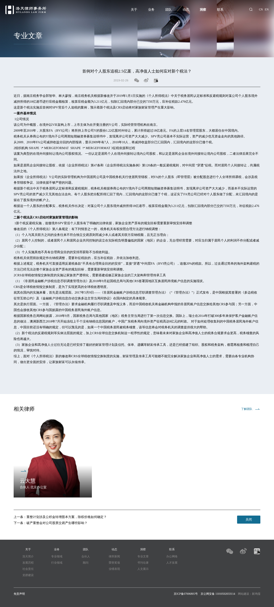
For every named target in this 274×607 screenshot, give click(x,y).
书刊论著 (143, 562)
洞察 (203, 9)
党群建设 (28, 575)
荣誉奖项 (114, 562)
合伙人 (85, 556)
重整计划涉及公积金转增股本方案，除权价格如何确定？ (66, 517)
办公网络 (172, 556)
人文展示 (143, 568)
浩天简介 (28, 556)
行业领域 (56, 562)
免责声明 (19, 593)
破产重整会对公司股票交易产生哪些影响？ (56, 523)
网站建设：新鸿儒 (249, 593)
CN (261, 9)
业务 (151, 9)
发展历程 (28, 562)
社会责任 (28, 568)
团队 (168, 9)
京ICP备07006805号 (186, 593)
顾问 (85, 562)
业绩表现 (114, 568)
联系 (220, 9)
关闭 (249, 519)
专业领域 (56, 556)
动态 (186, 9)
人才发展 (172, 562)
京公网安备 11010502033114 (218, 593)
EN (267, 9)
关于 (134, 9)
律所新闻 (114, 556)
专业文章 (143, 556)
